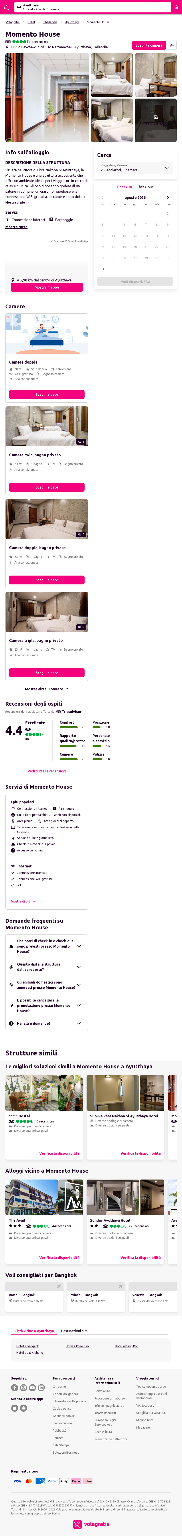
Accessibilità (103, 1432)
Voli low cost (145, 1405)
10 (102, 236)
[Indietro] (102, 197)
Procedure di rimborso (110, 1398)
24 (102, 258)
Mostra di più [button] (20, 901)
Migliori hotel (145, 1420)
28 (146, 258)
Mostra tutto (16, 227)
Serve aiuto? (103, 1391)
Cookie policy (62, 1408)
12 (124, 236)
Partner (58, 1438)
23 (168, 247)
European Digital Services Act (106, 1422)
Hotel (31, 22)
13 (135, 236)
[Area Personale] (176, 7)
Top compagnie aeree (151, 1386)
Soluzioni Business (66, 1452)
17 (102, 247)
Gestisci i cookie (64, 1416)
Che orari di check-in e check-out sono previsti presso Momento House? (45, 946)
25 (113, 258)
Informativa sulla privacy (69, 1401)
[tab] (34, 1331)
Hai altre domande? (34, 1023)
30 (168, 258)
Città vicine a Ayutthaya (34, 1331)
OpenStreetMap (78, 241)
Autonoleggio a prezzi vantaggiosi (151, 1396)
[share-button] (172, 45)
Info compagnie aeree (109, 1405)
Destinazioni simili (75, 1331)
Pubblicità (59, 1430)
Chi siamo (59, 1386)
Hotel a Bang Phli (126, 1346)
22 (157, 247)
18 (113, 247)
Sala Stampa (61, 1445)
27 (135, 258)
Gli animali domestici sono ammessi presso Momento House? (46, 985)
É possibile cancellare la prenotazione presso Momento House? (43, 1005)
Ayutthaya (72, 22)
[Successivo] (168, 197)
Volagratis (13, 22)
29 (157, 258)
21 (146, 247)
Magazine (143, 1427)
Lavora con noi (63, 1423)
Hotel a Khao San (77, 1346)
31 (102, 269)
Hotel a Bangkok (27, 1346)
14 (146, 236)
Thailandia (50, 22)
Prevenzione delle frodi (111, 1439)
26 (124, 258)
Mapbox (59, 241)
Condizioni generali (66, 1394)
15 (157, 236)
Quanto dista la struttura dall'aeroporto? (38, 967)
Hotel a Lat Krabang (29, 1352)
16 (168, 236)
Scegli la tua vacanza (150, 1413)
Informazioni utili (106, 1413)
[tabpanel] (91, 1350)
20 (135, 247)
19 (124, 247)
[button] (47, 97)
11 (113, 236)
